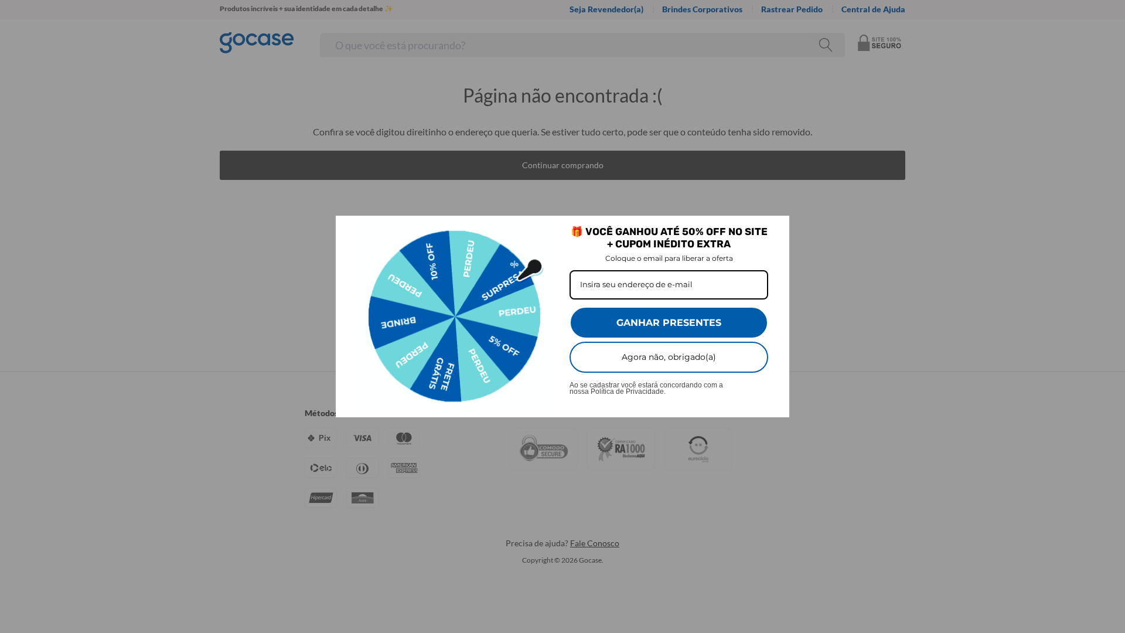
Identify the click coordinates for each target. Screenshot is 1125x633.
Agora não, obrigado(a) (669, 357)
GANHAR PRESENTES (668, 322)
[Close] (775, 230)
